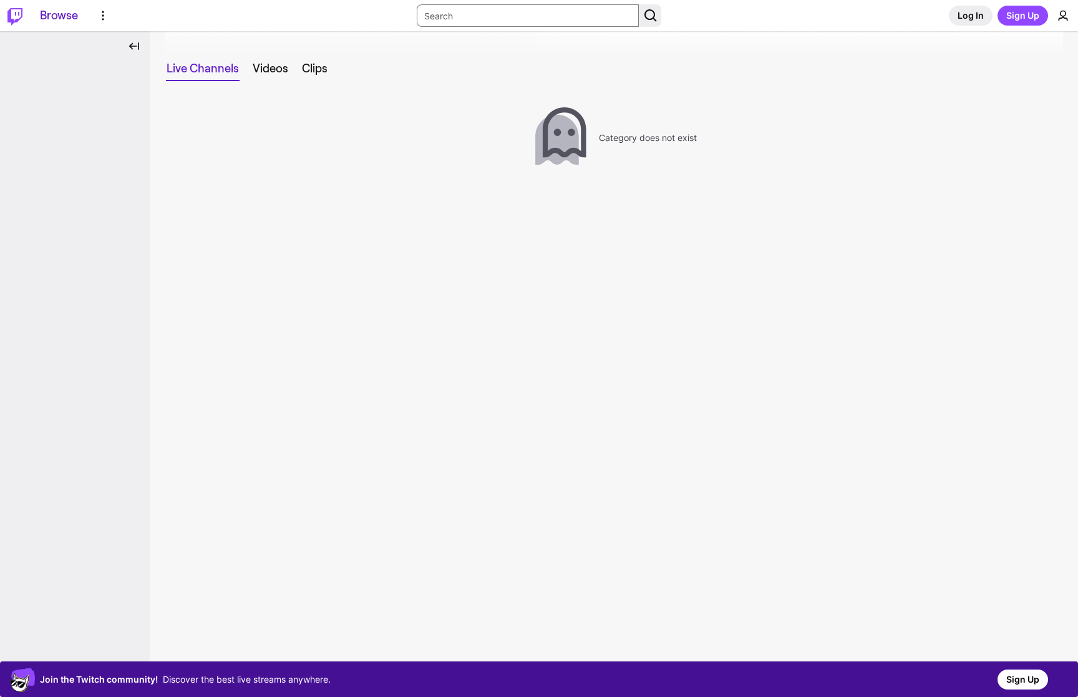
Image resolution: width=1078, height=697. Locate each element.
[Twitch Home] (15, 15)
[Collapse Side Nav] (134, 46)
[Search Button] (650, 15)
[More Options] (103, 16)
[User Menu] (1063, 16)
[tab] (203, 69)
